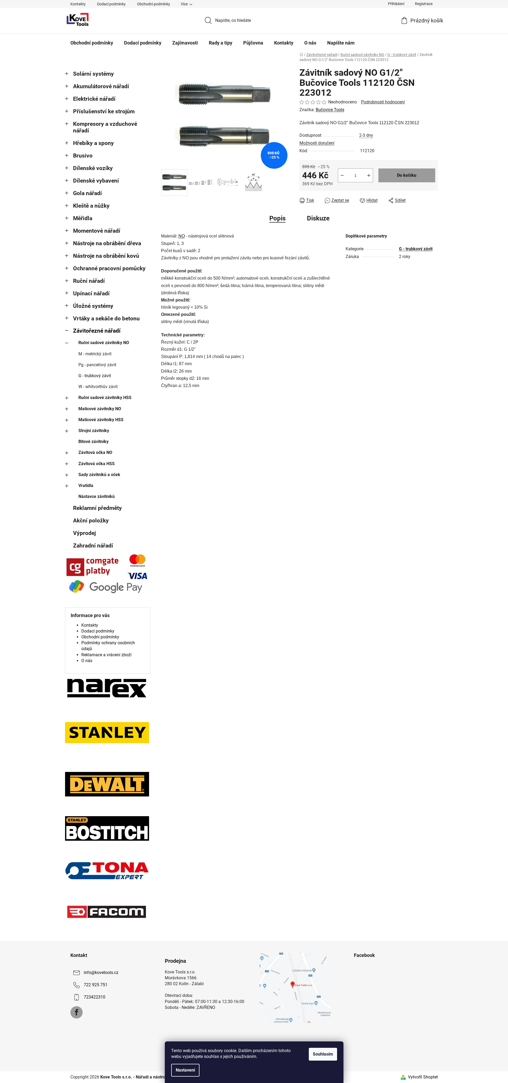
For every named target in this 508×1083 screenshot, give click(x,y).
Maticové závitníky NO (99, 408)
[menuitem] (91, 43)
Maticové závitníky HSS (100, 419)
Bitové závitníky (93, 441)
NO (181, 236)
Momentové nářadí (96, 231)
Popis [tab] (277, 218)
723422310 (94, 997)
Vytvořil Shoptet (423, 1077)
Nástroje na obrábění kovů (106, 256)
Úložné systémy (93, 306)
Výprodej (84, 533)
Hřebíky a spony (93, 143)
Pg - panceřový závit (97, 364)
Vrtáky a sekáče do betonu (106, 318)
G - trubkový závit (94, 375)
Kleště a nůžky (91, 206)
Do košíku (406, 175)
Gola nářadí (87, 193)
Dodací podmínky (111, 4)
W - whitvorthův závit (98, 386)
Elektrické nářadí (94, 99)
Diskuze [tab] (318, 218)
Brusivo (83, 155)
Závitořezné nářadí (97, 331)
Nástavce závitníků (96, 496)
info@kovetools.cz (101, 972)
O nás (86, 660)
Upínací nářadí (91, 293)
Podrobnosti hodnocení (383, 101)
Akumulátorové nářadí (101, 86)
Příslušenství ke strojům (104, 111)
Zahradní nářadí (93, 545)
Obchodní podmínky (153, 4)
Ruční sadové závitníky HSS (104, 397)
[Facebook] (76, 1012)
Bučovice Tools (330, 109)
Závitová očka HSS (96, 463)
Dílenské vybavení (96, 181)
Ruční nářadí (89, 281)
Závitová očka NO (95, 452)
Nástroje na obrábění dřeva (107, 243)
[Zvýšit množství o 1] (369, 175)
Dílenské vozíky (93, 168)
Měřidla (82, 218)
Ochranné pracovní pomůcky (109, 268)
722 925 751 (95, 984)
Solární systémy (93, 74)
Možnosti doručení (316, 143)
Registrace (424, 4)
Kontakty (78, 4)
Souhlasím (323, 1054)
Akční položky (91, 520)
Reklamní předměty (97, 508)
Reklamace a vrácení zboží (106, 654)
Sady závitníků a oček (99, 474)
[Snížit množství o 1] (342, 175)
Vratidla (85, 485)
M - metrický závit (94, 353)
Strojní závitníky (93, 430)
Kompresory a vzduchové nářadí (105, 127)
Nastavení (185, 1070)
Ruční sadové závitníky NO (103, 342)
